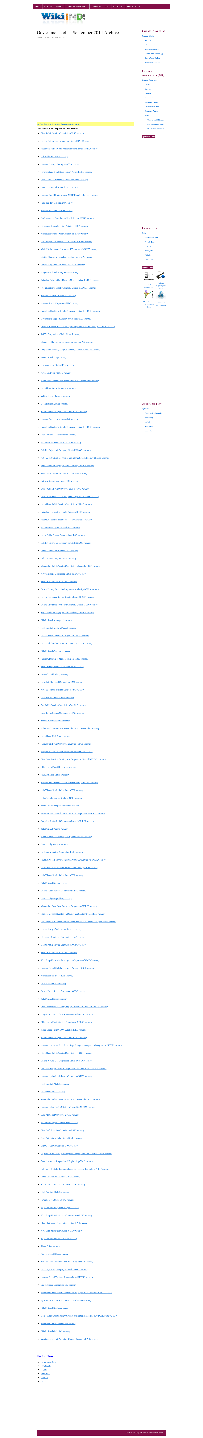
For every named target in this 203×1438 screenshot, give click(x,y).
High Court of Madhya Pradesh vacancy (58, 434)
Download (148, 97)
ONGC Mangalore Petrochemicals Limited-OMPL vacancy (67, 256)
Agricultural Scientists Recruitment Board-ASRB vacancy (66, 1300)
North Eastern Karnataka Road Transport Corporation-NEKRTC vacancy (73, 813)
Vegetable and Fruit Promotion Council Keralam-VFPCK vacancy (70, 1338)
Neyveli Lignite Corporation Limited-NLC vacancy (63, 573)
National (148, 40)
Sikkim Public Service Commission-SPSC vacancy (63, 1184)
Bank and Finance (152, 102)
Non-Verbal (149, 426)
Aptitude (96, 6)
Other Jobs (149, 259)
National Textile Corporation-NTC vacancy (60, 303)
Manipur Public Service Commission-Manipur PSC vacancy (67, 341)
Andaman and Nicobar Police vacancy (57, 697)
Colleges (118, 6)
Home (38, 6)
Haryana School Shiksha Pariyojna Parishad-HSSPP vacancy (67, 967)
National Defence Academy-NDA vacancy (59, 419)
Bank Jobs (45, 1373)
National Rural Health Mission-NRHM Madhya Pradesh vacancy (69, 194)
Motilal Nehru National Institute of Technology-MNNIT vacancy (69, 249)
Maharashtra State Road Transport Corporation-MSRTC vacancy (69, 906)
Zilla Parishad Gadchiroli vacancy (55, 1331)
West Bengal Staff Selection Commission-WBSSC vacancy (66, 241)
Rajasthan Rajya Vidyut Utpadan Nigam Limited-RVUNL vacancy (70, 280)
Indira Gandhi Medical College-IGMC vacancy (61, 797)
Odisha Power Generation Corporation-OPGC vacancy (65, 635)
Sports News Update (152, 58)
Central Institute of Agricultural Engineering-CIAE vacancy (67, 1161)
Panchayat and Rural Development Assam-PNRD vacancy (66, 171)
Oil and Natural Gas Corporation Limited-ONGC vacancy (66, 140)
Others (44, 1381)
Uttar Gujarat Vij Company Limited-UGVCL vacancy (64, 1269)
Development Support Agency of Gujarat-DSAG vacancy (66, 318)
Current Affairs (53, 6)
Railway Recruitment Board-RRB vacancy (59, 480)
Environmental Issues (155, 124)
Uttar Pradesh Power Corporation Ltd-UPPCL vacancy (65, 488)
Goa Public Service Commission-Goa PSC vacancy (63, 705)
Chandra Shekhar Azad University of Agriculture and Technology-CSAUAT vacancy (78, 326)
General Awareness (77, 6)
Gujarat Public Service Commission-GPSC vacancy (63, 890)
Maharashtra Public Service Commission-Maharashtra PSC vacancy (70, 565)
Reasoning (149, 417)
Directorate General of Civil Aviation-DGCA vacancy (64, 225)
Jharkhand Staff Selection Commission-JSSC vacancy (64, 179)
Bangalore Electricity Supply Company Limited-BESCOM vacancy (70, 310)
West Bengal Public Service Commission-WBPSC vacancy (66, 1215)
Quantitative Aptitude (153, 413)
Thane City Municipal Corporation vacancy (60, 805)
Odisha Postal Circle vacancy (53, 983)
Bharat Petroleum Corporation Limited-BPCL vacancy (64, 1222)
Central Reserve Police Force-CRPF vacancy (60, 1176)
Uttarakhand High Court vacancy (55, 736)
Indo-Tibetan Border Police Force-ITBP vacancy (62, 790)
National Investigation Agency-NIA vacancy (60, 164)
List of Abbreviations (149, 285)
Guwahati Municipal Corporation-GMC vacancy (62, 681)
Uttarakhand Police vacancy (53, 1091)
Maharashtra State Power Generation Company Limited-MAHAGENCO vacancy (76, 1292)
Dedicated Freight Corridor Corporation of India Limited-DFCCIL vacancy (73, 1068)
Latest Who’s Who (152, 106)
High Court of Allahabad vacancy (55, 1083)
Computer (149, 430)
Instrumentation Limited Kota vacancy (57, 365)
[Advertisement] (85, 62)
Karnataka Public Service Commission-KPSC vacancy (64, 233)
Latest (147, 84)
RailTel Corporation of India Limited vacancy (61, 334)
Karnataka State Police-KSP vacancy (57, 210)
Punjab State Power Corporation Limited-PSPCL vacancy (66, 743)
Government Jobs (48, 1361)
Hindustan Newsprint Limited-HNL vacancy (60, 527)
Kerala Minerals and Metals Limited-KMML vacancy (64, 473)
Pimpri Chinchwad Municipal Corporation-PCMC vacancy (66, 836)
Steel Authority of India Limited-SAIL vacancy (61, 1137)
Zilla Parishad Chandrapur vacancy (56, 651)
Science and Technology (154, 53)
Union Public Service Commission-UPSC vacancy (63, 535)
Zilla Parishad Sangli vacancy (54, 357)
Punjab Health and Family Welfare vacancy (59, 272)
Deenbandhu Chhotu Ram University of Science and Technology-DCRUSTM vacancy (79, 1315)
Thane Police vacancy (50, 1246)
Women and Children (155, 119)
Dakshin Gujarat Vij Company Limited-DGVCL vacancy (66, 450)
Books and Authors (152, 62)
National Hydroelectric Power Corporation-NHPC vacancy (66, 1076)
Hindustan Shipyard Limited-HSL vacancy (59, 1122)
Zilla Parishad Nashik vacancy (54, 998)
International (150, 44)
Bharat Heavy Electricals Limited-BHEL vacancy (62, 666)
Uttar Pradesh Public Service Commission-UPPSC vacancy (67, 643)
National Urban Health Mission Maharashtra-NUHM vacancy (68, 1107)
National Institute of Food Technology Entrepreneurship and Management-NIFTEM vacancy (81, 1045)
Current (148, 89)
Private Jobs (46, 1365)
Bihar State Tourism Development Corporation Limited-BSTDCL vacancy (73, 759)
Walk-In (44, 1377)
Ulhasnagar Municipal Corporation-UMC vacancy (63, 936)
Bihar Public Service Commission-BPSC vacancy (62, 133)
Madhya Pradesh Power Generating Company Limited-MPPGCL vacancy (73, 859)
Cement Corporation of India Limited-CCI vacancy (63, 264)
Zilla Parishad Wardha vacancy (54, 828)
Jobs (107, 6)
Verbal (147, 422)
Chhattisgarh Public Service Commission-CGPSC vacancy (66, 1021)
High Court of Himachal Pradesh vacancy (59, 1238)
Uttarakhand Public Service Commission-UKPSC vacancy (66, 504)
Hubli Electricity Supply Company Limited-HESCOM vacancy (68, 287)
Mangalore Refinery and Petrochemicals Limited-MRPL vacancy (69, 148)
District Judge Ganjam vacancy (54, 844)
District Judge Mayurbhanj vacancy (56, 898)
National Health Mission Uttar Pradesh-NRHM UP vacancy (67, 1261)
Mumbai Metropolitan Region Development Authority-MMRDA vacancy (73, 913)
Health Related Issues (155, 128)
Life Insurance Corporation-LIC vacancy (58, 558)
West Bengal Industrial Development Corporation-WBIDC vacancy (70, 960)
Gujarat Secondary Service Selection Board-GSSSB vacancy (67, 596)
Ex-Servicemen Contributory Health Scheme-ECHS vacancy (67, 218)
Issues (147, 115)
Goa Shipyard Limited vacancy (54, 403)
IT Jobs (44, 1369)
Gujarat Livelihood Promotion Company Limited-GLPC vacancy (69, 604)
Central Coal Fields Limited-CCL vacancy (59, 187)
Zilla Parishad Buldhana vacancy (55, 1307)
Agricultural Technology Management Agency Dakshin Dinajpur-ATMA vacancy (76, 1153)
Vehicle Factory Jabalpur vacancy (55, 395)
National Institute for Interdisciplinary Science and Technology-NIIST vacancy (75, 1168)
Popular (148, 93)
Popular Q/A (133, 6)
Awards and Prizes (152, 49)
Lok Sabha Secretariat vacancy (54, 156)
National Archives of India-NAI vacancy (58, 295)
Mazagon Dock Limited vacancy (55, 774)
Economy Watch (151, 111)
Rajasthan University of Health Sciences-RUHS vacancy (65, 511)
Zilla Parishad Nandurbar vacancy (55, 720)
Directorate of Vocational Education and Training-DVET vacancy (69, 867)
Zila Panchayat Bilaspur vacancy (55, 1253)
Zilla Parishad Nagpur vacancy (54, 882)
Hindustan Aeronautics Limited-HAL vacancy (61, 442)
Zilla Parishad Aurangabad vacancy (56, 620)
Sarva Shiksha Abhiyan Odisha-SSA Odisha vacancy (64, 411)
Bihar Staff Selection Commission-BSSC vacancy (62, 1130)
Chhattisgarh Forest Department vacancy (58, 766)
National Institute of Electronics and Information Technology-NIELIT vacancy (75, 457)
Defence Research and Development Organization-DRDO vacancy (70, 496)
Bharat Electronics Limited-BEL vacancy (59, 581)
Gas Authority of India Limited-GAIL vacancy (61, 929)
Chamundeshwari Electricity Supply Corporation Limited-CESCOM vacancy (74, 1006)
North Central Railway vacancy (54, 674)
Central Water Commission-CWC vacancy (59, 1145)
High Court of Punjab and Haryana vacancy (60, 1207)
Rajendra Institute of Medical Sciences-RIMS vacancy (64, 658)
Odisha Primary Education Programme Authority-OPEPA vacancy (70, 589)
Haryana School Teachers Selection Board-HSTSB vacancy (67, 751)
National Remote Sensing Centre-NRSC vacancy (62, 689)
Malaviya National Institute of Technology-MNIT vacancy (66, 519)
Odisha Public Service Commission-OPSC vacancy (63, 944)
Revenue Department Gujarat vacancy (57, 1199)
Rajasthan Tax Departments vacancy (56, 202)
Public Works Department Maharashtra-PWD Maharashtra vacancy (70, 380)
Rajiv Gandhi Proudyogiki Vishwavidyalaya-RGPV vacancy (67, 465)
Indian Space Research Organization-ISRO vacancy (63, 1029)
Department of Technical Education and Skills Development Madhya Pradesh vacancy (78, 921)
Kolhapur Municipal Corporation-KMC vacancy (62, 851)
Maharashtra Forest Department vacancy (58, 1323)
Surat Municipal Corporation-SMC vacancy (60, 1114)
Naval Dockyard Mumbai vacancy (56, 372)
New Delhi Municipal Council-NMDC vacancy (61, 1230)
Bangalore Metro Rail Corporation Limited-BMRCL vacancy (67, 821)
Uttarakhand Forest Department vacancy (58, 388)
